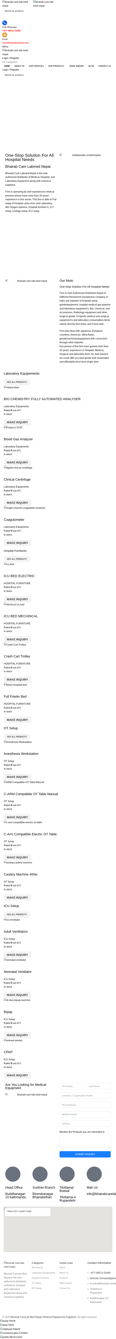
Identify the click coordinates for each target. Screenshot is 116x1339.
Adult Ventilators (16, 931)
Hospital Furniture (40, 1278)
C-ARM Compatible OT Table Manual (31, 794)
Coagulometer (14, 520)
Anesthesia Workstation (21, 754)
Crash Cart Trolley (17, 656)
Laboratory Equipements (43, 1273)
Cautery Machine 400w (20, 874)
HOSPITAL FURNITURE (17, 583)
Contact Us (65, 1288)
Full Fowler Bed (15, 696)
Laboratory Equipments (16, 406)
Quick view (15, 393)
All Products (37, 1267)
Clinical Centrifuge (17, 479)
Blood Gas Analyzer (18, 439)
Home (62, 1267)
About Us (64, 1273)
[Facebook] (7, 1308)
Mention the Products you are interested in (82, 1132)
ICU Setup (9, 939)
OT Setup (9, 761)
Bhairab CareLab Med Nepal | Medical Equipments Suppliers (43, 1317)
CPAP (8, 1052)
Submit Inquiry (85, 1154)
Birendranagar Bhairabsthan (42, 1195)
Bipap (8, 1012)
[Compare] (7, 393)
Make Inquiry (17, 422)
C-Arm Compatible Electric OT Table (30, 834)
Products (64, 1278)
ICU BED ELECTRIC (19, 576)
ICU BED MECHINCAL (21, 616)
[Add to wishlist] (24, 393)
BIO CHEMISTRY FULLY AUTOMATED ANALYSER (42, 399)
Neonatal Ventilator (18, 972)
